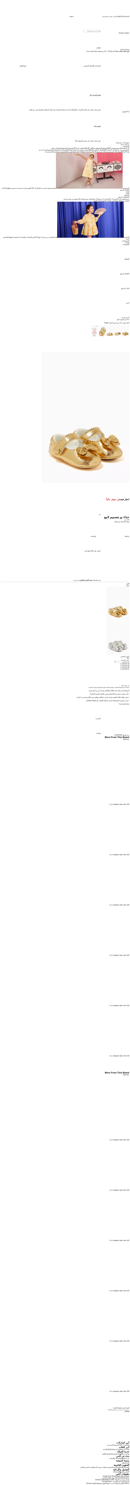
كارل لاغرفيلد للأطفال (109, 150)
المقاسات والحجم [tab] (114, 687)
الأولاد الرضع (117, 1449)
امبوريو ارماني (70, 148)
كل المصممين (125, 148)
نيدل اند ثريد (42, 150)
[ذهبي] (117, 620)
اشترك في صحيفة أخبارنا (121, 1408)
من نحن (127, 1458)
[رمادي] (117, 655)
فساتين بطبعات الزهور (109, 201)
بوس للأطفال (111, 148)
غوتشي (127, 150)
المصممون (126, 188)
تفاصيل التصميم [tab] (106, 687)
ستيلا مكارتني (94, 152)
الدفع (110, 1454)
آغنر (120, 148)
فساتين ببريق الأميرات (122, 201)
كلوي (85, 148)
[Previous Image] (115, 344)
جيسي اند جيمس (121, 150)
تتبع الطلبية (105, 1454)
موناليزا (56, 150)
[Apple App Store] (123, 1476)
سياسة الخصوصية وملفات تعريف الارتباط (105, 1467)
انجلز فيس (124, 499)
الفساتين (126, 237)
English (71, 16)
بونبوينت (117, 148)
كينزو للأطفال (93, 150)
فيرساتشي (53, 152)
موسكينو (51, 150)
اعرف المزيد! (76, 580)
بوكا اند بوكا (96, 199)
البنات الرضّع (122, 197)
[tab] (125, 331)
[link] (90, 51)
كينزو (117, 1445)
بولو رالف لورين (115, 152)
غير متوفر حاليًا (125, 685)
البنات (128, 197)
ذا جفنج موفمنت (76, 152)
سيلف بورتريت (102, 152)
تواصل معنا (125, 1454)
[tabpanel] (65, 695)
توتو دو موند (60, 152)
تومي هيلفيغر (68, 152)
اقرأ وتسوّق (125, 1463)
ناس (47, 150)
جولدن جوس (55, 148)
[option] (65, 663)
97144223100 (106, 1481)
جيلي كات (99, 150)
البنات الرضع (125, 1449)
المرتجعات (116, 1472)
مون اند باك (112, 199)
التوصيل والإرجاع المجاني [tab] (95, 687)
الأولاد (109, 1449)
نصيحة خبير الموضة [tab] (124, 687)
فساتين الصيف (97, 201)
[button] (124, 49)
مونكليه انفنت (62, 150)
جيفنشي (61, 148)
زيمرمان (47, 152)
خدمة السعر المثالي (86, 1467)
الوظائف (122, 1458)
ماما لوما (77, 150)
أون (121, 152)
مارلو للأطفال (70, 150)
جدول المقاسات (125, 660)
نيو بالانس (126, 152)
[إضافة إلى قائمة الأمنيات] (107, 679)
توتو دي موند (73, 199)
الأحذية (105, 1449)
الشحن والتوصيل (124, 1472)
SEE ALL (126, 739)
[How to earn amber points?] (115, 559)
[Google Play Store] (110, 1476)
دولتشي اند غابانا (79, 148)
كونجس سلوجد (84, 150)
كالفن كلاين (90, 148)
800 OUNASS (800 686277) (104, 1480)
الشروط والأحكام (123, 1467)
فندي (65, 148)
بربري (95, 148)
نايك (123, 152)
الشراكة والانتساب (114, 1458)
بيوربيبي (108, 152)
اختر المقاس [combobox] (126, 661)
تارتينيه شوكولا (85, 152)
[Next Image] (115, 490)
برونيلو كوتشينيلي (102, 148)
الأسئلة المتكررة (117, 1454)
